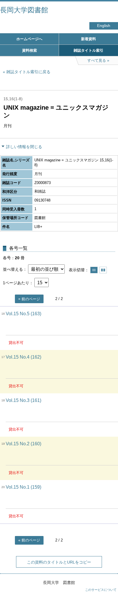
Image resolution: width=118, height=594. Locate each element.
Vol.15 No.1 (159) (23, 487)
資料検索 (29, 50)
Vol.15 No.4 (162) (23, 357)
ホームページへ (29, 39)
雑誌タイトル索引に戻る (28, 71)
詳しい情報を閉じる (24, 146)
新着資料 (88, 39)
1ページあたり (16, 282)
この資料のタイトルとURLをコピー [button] (59, 562)
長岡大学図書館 (24, 10)
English (103, 26)
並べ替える (13, 269)
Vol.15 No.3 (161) (23, 400)
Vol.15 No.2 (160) (23, 443)
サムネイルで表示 (103, 270)
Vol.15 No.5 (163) (23, 313)
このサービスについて (101, 589)
